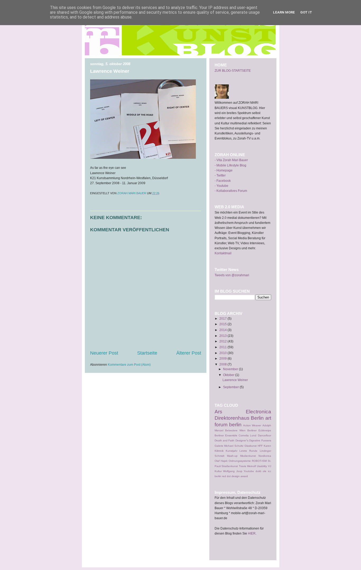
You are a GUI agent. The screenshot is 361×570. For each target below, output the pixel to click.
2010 (223, 353)
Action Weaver (252, 425)
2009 (223, 358)
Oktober (229, 375)
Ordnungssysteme (240, 460)
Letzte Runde (248, 450)
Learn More (284, 12)
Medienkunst (248, 455)
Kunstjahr (231, 450)
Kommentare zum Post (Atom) (129, 365)
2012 (223, 341)
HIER (252, 533)
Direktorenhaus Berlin (239, 418)
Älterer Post (188, 353)
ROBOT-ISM (259, 460)
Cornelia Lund (247, 435)
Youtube (249, 471)
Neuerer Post (104, 353)
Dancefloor (264, 435)
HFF (260, 445)
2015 (223, 324)
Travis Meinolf (247, 466)
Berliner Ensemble (226, 435)
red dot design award (235, 476)
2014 (223, 330)
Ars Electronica (243, 411)
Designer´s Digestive (247, 440)
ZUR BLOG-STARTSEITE (233, 71)
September (231, 387)
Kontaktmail (223, 253)
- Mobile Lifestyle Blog (230, 165)
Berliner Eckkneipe (259, 430)
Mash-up (232, 455)
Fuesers (266, 440)
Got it (306, 12)
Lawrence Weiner (235, 380)
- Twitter (220, 175)
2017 (223, 318)
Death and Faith (225, 440)
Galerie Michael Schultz (229, 445)
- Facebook (223, 181)
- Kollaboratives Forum (231, 191)
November (231, 369)
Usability (262, 466)
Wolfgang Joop (232, 471)
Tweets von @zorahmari (232, 275)
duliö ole (261, 471)
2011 (223, 347)
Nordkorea (264, 455)
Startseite (147, 353)
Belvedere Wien (235, 430)
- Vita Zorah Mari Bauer (231, 160)
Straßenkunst (229, 466)
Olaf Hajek (221, 460)
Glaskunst (250, 445)
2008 (223, 364)
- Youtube (221, 186)
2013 (223, 336)
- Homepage (224, 170)
